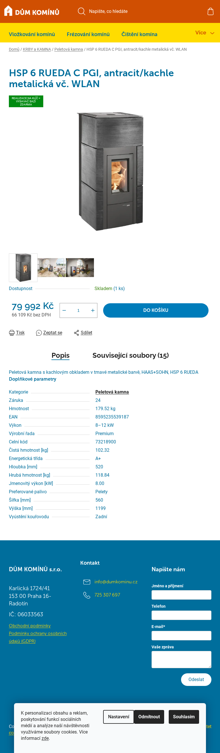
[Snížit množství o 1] (64, 310)
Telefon (159, 606)
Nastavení (118, 716)
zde (45, 738)
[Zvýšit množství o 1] (93, 310)
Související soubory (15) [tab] (131, 355)
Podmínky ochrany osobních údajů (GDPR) (38, 637)
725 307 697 (107, 594)
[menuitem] (32, 34)
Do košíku (155, 310)
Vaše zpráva (163, 647)
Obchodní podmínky (30, 625)
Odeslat (196, 679)
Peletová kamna (112, 392)
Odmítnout (149, 716)
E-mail (158, 626)
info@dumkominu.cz (116, 581)
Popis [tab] (61, 355)
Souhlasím (184, 716)
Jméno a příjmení (167, 586)
